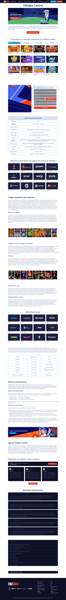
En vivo (26, 42)
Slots (51, 42)
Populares (13, 42)
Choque (38, 42)
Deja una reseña (52, 463)
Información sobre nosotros (14, 549)
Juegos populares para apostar (15, 553)
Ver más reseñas (33, 483)
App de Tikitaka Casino (14, 560)
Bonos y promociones (13, 558)
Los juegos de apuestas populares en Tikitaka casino (19, 544)
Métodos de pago (13, 555)
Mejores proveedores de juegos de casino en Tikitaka (19, 551)
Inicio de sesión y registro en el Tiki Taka (17, 546)
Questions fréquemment (14, 564)
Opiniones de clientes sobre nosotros (16, 562)
